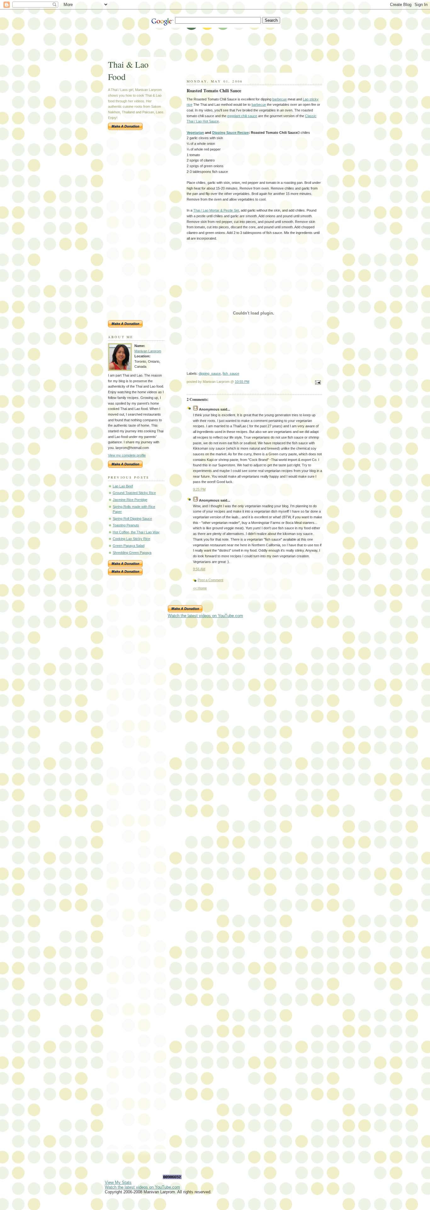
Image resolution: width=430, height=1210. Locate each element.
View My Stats (118, 1182)
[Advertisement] (219, 42)
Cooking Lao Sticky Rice (131, 539)
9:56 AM (199, 569)
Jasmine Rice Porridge (130, 500)
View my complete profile (127, 455)
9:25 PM (199, 489)
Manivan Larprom (147, 351)
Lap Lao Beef (123, 486)
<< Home (200, 588)
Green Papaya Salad (128, 546)
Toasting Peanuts (126, 525)
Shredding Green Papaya (132, 552)
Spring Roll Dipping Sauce (132, 518)
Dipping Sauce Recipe (230, 132)
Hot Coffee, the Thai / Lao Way (136, 532)
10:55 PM (242, 381)
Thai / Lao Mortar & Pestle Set (216, 210)
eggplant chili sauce (242, 116)
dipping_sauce (210, 373)
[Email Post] (317, 383)
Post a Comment (210, 580)
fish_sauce (231, 373)
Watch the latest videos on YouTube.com (205, 615)
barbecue (279, 99)
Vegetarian (195, 132)
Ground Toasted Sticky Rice (134, 493)
